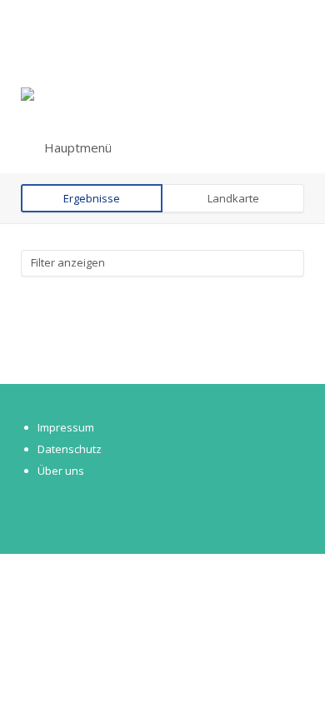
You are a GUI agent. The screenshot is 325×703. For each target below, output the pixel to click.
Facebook (37, 511)
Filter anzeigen (68, 262)
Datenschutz (70, 448)
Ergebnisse (91, 198)
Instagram (64, 511)
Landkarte (233, 198)
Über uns (61, 470)
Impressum (66, 427)
